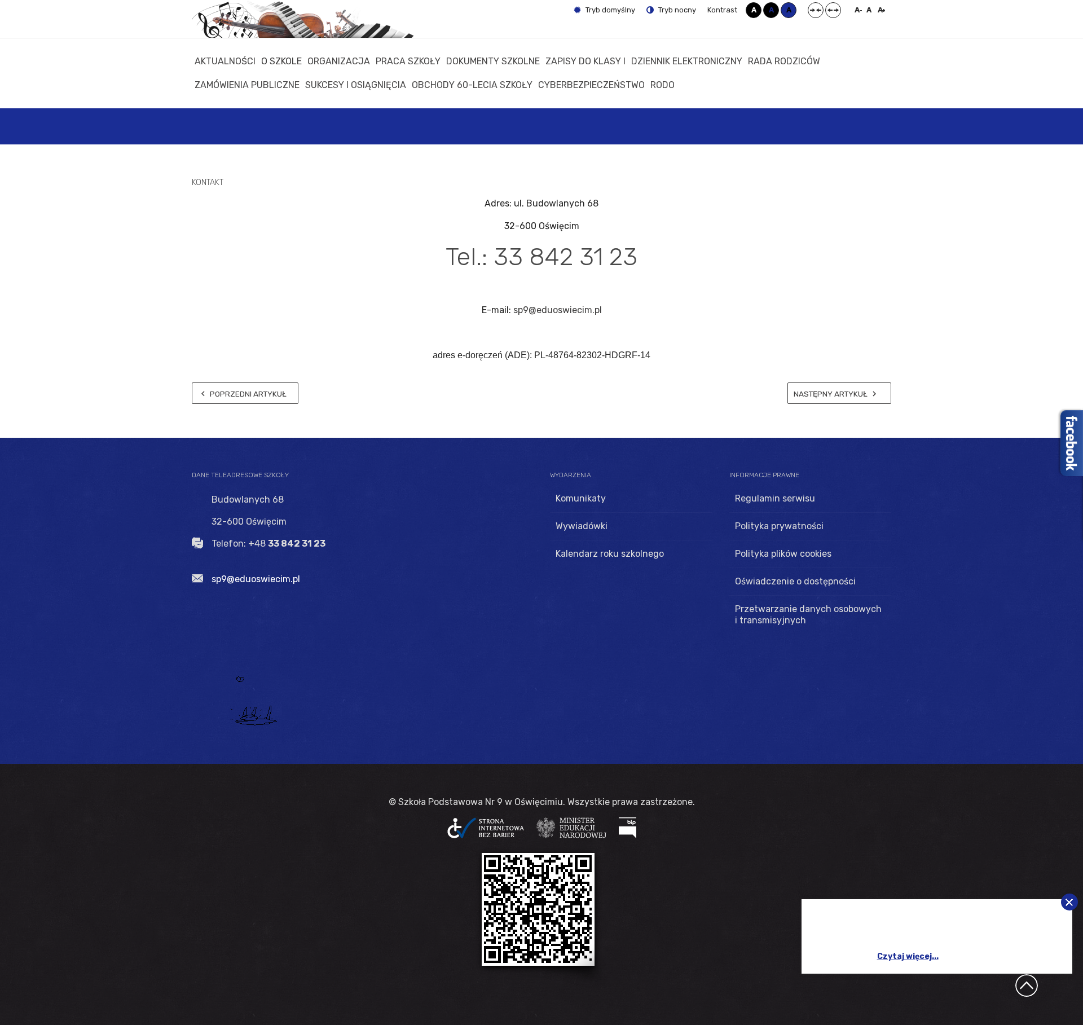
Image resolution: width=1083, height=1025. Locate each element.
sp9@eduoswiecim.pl (557, 310)
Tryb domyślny (609, 10)
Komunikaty (581, 498)
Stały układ (816, 10)
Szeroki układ (833, 10)
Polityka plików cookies (783, 553)
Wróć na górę (1026, 985)
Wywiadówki (581, 526)
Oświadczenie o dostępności (795, 581)
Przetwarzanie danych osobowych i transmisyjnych (808, 615)
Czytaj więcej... (908, 956)
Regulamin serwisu (775, 498)
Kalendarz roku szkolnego (610, 553)
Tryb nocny (676, 10)
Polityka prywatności (779, 526)
